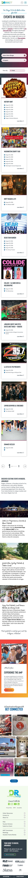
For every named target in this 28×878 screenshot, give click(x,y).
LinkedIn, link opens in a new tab (18, 803)
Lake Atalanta (16, 575)
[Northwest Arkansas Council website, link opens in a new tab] (8, 866)
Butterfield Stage (20, 527)
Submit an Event (7, 826)
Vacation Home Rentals (9, 834)
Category (5, 60)
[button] (3, 466)
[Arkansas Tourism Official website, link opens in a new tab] (8, 870)
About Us (5, 817)
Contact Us (6, 815)
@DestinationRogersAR (14, 707)
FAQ (4, 822)
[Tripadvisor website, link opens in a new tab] (20, 870)
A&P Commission (8, 830)
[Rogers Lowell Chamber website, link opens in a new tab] (8, 861)
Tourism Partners (8, 824)
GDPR (14, 807)
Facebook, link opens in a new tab (9, 803)
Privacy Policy (9, 807)
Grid (13, 70)
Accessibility (19, 807)
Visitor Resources (8, 813)
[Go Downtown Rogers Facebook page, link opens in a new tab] (20, 861)
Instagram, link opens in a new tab (12, 803)
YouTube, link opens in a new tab (15, 803)
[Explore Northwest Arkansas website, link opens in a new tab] (20, 866)
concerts (10, 28)
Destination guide (6, 876)
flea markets (21, 38)
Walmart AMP (10, 529)
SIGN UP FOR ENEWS (10, 854)
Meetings (5, 832)
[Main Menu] (25, 2)
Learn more (9, 690)
